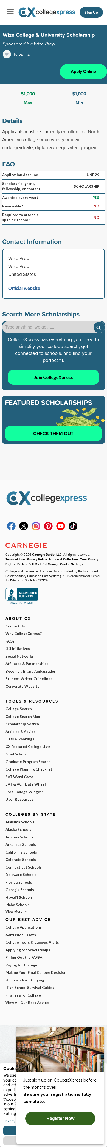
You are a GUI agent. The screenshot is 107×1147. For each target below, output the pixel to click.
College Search (18, 709)
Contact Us (15, 626)
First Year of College (23, 995)
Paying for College (21, 965)
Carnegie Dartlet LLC (47, 554)
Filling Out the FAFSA (23, 957)
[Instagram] (36, 529)
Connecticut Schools (23, 867)
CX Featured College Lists (28, 746)
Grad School (16, 754)
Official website (24, 288)
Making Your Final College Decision (35, 972)
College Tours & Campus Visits (32, 942)
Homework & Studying (24, 980)
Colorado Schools (20, 859)
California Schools (21, 852)
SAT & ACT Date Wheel (25, 784)
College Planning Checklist (28, 769)
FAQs (10, 641)
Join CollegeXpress (53, 377)
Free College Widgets (24, 792)
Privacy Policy (37, 559)
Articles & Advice (20, 731)
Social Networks (19, 656)
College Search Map (22, 716)
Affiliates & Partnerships (27, 663)
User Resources (19, 799)
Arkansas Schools (20, 844)
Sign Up (91, 12)
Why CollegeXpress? (23, 633)
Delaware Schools (20, 874)
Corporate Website (22, 686)
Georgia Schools (19, 890)
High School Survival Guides (29, 987)
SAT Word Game (19, 777)
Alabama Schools (20, 822)
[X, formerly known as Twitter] (23, 529)
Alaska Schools (18, 829)
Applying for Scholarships (27, 950)
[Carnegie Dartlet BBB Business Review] (21, 603)
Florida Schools (18, 882)
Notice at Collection (63, 559)
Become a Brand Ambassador (30, 671)
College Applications (23, 927)
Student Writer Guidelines (28, 679)
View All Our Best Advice (27, 1002)
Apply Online (83, 71)
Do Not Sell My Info (31, 564)
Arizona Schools (19, 837)
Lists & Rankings (19, 739)
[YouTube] (60, 529)
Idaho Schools (17, 905)
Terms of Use (15, 559)
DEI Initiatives (17, 648)
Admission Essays (20, 935)
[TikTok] (73, 529)
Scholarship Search (22, 724)
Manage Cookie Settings (65, 564)
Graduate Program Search (27, 762)
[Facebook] (11, 529)
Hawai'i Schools (19, 897)
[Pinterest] (48, 529)
